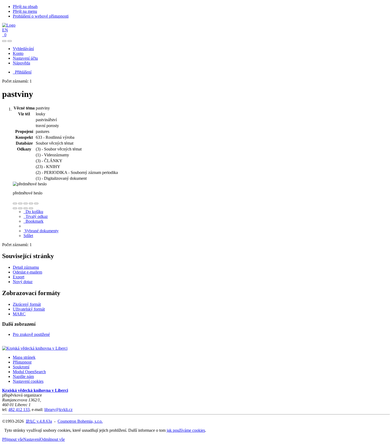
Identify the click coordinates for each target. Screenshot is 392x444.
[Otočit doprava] (20, 208)
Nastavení (31, 439)
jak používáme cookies (186, 430)
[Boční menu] (4, 41)
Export (18, 277)
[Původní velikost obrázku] (25, 203)
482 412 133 (19, 409)
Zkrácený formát (27, 304)
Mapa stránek (24, 357)
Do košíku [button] (33, 211)
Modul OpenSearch (29, 371)
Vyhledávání (23, 48)
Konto (18, 53)
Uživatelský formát (29, 309)
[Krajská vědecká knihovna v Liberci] (34, 348)
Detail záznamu (26, 267)
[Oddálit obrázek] (20, 203)
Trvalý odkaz (35, 216)
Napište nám (23, 376)
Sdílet (28, 235)
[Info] (36, 203)
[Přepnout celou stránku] (31, 203)
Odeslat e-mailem (27, 272)
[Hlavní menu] (9, 41)
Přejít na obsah (25, 6)
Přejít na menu (25, 11)
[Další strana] (31, 208)
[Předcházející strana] (25, 208)
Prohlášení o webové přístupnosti (41, 16)
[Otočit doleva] (15, 208)
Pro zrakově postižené (31, 334)
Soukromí (21, 367)
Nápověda (21, 63)
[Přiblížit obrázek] (15, 203)
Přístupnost (22, 362)
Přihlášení (22, 72)
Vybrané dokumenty (41, 231)
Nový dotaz (23, 281)
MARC (19, 314)
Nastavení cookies (28, 381)
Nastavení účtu (25, 58)
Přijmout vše (12, 439)
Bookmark (33, 221)
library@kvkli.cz (58, 409)
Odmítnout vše (52, 439)
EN (5, 30)
